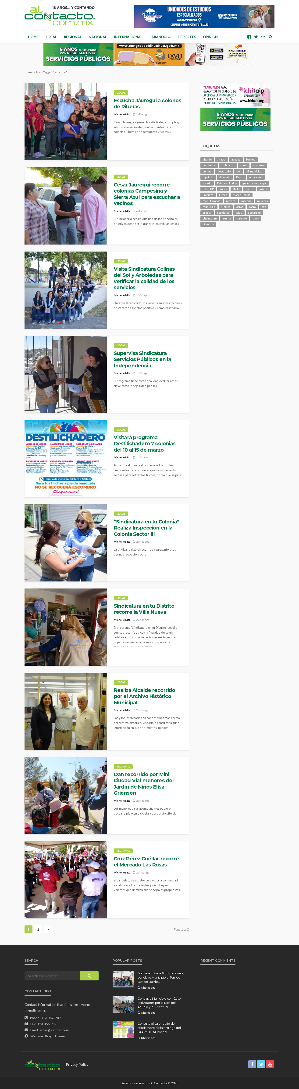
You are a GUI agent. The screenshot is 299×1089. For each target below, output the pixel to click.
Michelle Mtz (122, 114)
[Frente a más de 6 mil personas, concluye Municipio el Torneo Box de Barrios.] (123, 979)
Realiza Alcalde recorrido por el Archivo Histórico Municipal (144, 696)
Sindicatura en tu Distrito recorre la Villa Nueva (144, 609)
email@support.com (54, 1030)
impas (223, 189)
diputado (224, 177)
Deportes (187, 37)
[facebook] (249, 37)
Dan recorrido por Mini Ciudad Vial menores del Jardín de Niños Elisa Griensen (144, 783)
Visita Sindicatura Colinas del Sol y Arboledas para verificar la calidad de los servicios (144, 278)
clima (243, 165)
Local (51, 37)
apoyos (235, 159)
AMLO (221, 159)
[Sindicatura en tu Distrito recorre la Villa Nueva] (66, 627)
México (225, 206)
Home (33, 37)
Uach (256, 218)
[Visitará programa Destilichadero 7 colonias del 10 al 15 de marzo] (66, 458)
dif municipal (254, 171)
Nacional (98, 37)
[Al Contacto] (60, 15)
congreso (259, 165)
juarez (250, 189)
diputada (208, 177)
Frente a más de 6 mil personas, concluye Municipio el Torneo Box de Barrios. (161, 977)
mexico (230, 201)
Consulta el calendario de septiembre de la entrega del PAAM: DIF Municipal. (159, 1028)
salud (238, 212)
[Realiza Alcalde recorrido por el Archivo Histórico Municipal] (66, 711)
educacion (255, 177)
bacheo (250, 159)
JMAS (236, 189)
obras (239, 206)
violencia (208, 224)
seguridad (254, 212)
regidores (223, 212)
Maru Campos (211, 201)
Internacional (128, 37)
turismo (242, 218)
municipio (209, 206)
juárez (263, 189)
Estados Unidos (227, 183)
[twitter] (256, 37)
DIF (238, 171)
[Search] (270, 37)
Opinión (210, 37)
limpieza (208, 195)
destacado (224, 171)
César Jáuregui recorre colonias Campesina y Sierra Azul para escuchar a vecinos (147, 194)
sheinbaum (210, 218)
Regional (73, 37)
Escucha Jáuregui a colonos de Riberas (147, 104)
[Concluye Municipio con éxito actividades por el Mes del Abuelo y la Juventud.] (123, 1004)
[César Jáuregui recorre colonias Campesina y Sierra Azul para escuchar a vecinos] (66, 206)
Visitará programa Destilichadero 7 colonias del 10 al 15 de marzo (145, 444)
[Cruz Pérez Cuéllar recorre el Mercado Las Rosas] (66, 879)
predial (207, 212)
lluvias (223, 195)
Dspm (239, 177)
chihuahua (228, 165)
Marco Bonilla (241, 195)
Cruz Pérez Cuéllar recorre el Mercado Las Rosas (146, 862)
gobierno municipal (255, 183)
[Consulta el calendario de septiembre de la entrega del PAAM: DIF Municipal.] (123, 1029)
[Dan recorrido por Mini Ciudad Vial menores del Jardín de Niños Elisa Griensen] (66, 795)
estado (207, 183)
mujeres (262, 201)
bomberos (209, 165)
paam (252, 206)
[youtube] (270, 1064)
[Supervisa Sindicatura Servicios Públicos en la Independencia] (66, 374)
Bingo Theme (55, 1036)
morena (246, 201)
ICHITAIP (208, 189)
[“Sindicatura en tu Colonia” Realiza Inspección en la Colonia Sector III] (66, 542)
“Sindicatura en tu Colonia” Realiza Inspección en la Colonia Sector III (146, 528)
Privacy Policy (77, 1064)
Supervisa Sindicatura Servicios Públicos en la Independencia (142, 359)
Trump (227, 218)
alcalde (207, 159)
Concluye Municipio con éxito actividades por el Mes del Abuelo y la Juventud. (159, 1003)
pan (264, 206)
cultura (207, 171)
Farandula (160, 37)
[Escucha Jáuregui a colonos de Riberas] (66, 121)
